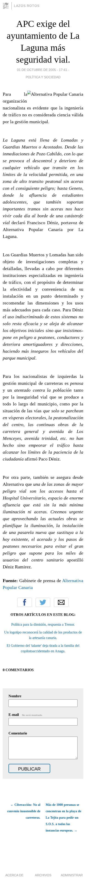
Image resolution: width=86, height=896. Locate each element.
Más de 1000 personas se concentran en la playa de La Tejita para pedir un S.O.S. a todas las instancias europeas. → (63, 817)
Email (61, 602)
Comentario (17, 733)
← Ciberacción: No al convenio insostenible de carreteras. (23, 811)
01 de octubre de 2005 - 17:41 (42, 70)
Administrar (72, 875)
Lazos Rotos (26, 6)
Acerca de (14, 875)
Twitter (43, 602)
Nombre (14, 696)
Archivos (43, 875)
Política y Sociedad (43, 77)
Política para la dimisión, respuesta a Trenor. (43, 624)
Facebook (24, 602)
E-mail (25, 715)
